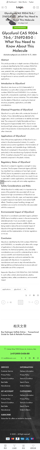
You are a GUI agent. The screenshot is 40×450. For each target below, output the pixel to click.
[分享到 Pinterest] (34, 295)
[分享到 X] (26, 295)
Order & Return (25, 386)
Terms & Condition (7, 378)
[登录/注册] (34, 7)
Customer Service (7, 371)
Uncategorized (23, 23)
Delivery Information (27, 371)
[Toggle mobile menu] (2, 7)
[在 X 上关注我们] (21, 358)
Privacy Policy (5, 375)
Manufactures (5, 386)
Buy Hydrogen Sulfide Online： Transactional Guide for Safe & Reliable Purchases (20, 333)
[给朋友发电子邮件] (38, 295)
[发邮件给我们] (30, 358)
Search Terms (24, 382)
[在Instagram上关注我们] (38, 358)
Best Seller (4, 382)
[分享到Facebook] (30, 295)
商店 (5, 448)
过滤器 (14, 448)
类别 (23, 448)
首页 (14, 23)
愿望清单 (33, 448)
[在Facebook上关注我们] (25, 358)
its (25, 289)
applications (6, 289)
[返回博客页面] (20, 302)
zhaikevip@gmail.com (13, 54)
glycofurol (17, 289)
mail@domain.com (10, 358)
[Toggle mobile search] (6, 7)
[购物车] (37, 7)
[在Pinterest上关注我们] (34, 358)
